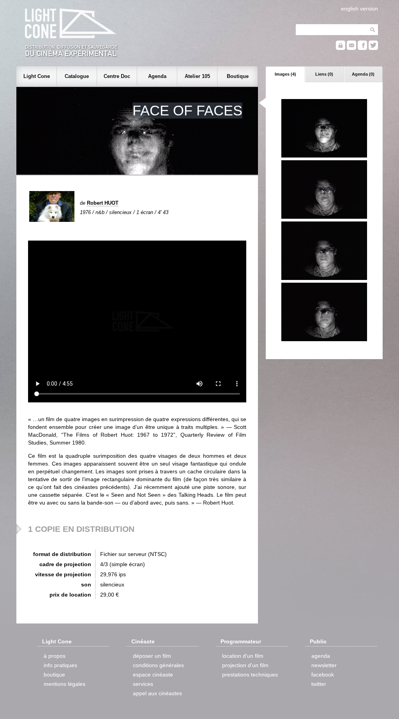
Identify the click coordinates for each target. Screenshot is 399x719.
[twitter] (373, 48)
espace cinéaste (153, 674)
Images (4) (285, 74)
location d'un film (242, 656)
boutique (54, 674)
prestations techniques (250, 674)
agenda (320, 656)
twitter (318, 684)
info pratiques (60, 665)
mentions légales (64, 684)
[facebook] (362, 48)
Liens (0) (324, 74)
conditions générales (158, 665)
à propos (54, 656)
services (143, 684)
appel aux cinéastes (157, 693)
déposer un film (152, 656)
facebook (322, 674)
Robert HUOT (102, 203)
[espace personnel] (340, 48)
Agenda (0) (363, 74)
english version (359, 8)
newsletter (324, 665)
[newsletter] (351, 48)
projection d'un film (245, 665)
